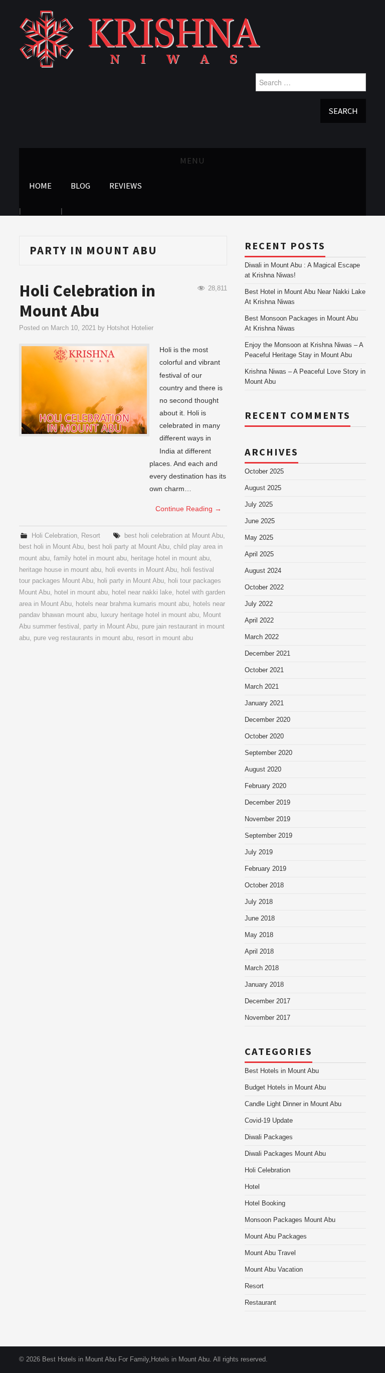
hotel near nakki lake (142, 592)
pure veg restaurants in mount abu (83, 638)
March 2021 (262, 686)
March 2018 (262, 968)
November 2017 (267, 1017)
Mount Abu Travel (270, 1253)
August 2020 (263, 769)
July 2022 (259, 603)
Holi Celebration (54, 535)
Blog (80, 185)
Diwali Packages (269, 1137)
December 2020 (267, 719)
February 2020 (265, 786)
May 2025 (259, 537)
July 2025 (259, 504)
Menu (192, 160)
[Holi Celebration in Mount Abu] (84, 390)
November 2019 (267, 819)
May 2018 (259, 935)
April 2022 (259, 620)
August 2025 (263, 488)
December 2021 (267, 653)
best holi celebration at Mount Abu (173, 535)
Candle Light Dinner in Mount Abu (293, 1104)
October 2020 (264, 736)
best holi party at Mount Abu (128, 546)
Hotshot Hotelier (130, 328)
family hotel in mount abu (90, 558)
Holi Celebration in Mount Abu (87, 300)
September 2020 (268, 752)
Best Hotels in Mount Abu (282, 1071)
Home (40, 185)
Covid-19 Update (269, 1120)
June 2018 (260, 918)
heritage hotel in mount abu (170, 558)
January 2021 (264, 703)
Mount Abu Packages (276, 1236)
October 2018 (264, 885)
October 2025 (264, 471)
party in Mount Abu (110, 626)
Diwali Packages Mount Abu (285, 1153)
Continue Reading (188, 509)
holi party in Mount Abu (130, 580)
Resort (90, 535)
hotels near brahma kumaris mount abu (132, 603)
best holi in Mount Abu (51, 546)
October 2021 (264, 670)
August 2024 (263, 570)
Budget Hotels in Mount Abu (285, 1087)
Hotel (252, 1186)
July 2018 (259, 901)
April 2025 (259, 554)
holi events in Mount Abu (141, 569)
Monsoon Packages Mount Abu (290, 1220)
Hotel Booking (265, 1203)
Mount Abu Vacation (274, 1269)
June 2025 (260, 521)
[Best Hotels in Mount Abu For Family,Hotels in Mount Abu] (139, 39)
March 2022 (262, 637)
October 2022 (264, 587)
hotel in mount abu (81, 592)
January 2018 (264, 984)
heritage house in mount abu (60, 569)
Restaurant (260, 1302)
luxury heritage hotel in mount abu (150, 615)
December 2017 (267, 1001)
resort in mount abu (165, 638)
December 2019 (267, 802)
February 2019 (265, 868)
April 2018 (259, 951)
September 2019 (268, 835)
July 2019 (259, 852)
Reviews (125, 185)
